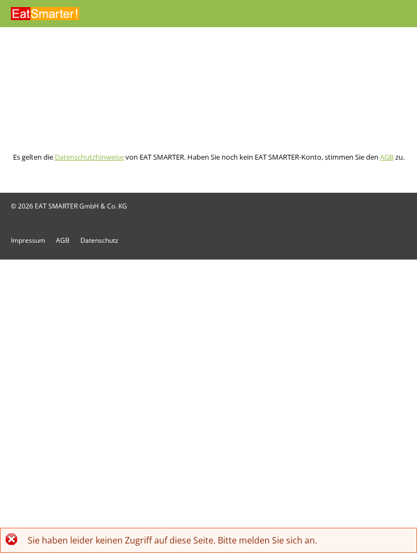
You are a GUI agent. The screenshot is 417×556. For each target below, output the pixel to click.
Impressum (28, 240)
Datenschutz (99, 240)
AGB (387, 157)
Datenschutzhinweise (89, 157)
